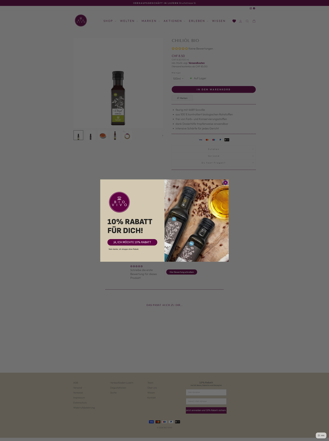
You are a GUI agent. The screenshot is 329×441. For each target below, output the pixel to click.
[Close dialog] (225, 182)
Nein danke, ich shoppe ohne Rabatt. (124, 249)
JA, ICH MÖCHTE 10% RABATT (132, 242)
